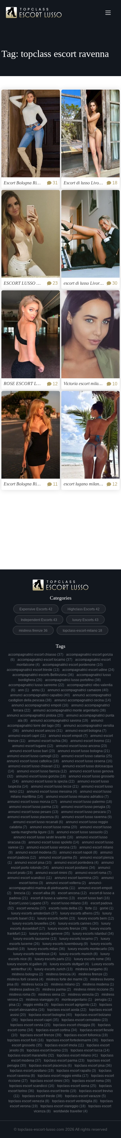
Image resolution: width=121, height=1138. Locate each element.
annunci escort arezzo (42, 731)
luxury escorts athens (80, 913)
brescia (22, 893)
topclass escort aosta (66, 1010)
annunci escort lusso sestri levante (43, 837)
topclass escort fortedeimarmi (72, 1040)
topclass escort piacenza (50, 1066)
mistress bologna (27, 974)
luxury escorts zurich (53, 969)
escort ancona (72, 893)
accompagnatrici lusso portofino (73, 680)
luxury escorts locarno (78, 939)
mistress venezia (83, 994)
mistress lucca (34, 984)
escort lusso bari (94, 898)
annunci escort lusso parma (33, 807)
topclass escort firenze (40, 1035)
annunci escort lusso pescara (86, 812)
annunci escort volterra (66, 883)
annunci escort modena (36, 852)
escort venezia (31, 908)
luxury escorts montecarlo (91, 949)
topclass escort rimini (50, 1081)
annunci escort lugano (32, 746)
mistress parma (56, 989)
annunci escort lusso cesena (87, 761)
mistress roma (22, 994)
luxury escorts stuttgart (69, 964)
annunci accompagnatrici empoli (40, 705)
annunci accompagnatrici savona (59, 720)
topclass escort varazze (85, 1096)
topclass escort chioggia (74, 1025)
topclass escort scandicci (31, 1086)
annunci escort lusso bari (32, 751)
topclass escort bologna (50, 1015)
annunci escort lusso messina (52, 792)
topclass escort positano (32, 1071)
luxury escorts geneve (49, 934)
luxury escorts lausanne (35, 939)
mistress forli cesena (25, 979)
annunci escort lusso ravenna (87, 817)
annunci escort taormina (76, 878)
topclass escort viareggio (63, 1106)
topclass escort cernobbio (85, 1020)
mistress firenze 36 (33, 631)
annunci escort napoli (78, 852)
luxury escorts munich (78, 954)
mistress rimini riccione (94, 989)
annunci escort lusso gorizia (41, 776)
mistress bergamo (91, 969)
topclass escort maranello (31, 1055)
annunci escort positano (73, 868)
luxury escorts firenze (67, 929)
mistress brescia (61, 974)
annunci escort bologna (85, 731)
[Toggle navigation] (108, 12)
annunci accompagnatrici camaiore (78, 690)
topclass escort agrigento (74, 1005)
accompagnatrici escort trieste (33, 670)
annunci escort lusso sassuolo (82, 832)
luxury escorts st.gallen (27, 964)
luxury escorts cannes (78, 923)
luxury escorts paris (53, 959)
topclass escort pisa (93, 1066)
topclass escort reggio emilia (63, 1076)
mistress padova (25, 989)
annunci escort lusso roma (53, 827)
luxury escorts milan (46, 949)
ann (23, 690)
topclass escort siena (76, 1086)
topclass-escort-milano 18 (82, 631)
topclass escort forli (25, 1040)
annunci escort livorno (90, 741)
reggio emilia (35, 1005)
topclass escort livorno (47, 1050)
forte (91, 908)
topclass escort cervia (30, 1025)
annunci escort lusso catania (86, 756)
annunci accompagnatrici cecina (82, 700)
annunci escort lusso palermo (86, 802)
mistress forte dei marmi (67, 979)
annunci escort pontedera (76, 863)
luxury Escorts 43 (85, 620)
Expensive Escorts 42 (35, 609)
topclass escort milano (77, 1055)
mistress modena (98, 984)
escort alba (44, 893)
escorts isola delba (65, 908)
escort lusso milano (69, 903)
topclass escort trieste (42, 1096)
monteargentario (77, 1000)
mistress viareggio (42, 1000)
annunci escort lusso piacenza (33, 817)
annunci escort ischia (48, 741)
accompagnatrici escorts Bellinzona (43, 675)
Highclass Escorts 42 (84, 609)
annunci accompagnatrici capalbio (40, 695)
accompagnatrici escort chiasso (35, 655)
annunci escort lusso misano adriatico (77, 797)
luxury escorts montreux (35, 954)
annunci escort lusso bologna (84, 751)
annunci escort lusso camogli (33, 756)
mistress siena (51, 994)
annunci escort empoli (68, 736)
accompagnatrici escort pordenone (72, 665)
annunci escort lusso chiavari (34, 766)
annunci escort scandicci (29, 878)
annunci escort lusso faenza (42, 771)
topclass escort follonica (86, 1035)
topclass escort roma (91, 1081)
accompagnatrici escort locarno (44, 660)
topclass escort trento (56, 1091)
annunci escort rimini (53, 873)
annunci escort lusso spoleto (53, 842)
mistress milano (65, 984)
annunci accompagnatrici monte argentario (69, 710)
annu (38, 690)
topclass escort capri (40, 1020)
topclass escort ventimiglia (74, 1101)
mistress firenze (93, 974)
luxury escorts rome (92, 959)
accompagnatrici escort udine (88, 670)
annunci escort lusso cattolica (33, 761)
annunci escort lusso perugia (85, 807)
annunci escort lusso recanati (38, 822)
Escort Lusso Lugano (28, 903)
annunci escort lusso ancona (81, 746)
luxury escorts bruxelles (33, 923)
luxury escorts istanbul (93, 934)
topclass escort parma (64, 1060)
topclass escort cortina (56, 1030)
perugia (103, 1000)
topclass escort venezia (28, 1101)
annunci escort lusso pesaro (33, 812)
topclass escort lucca (90, 1050)
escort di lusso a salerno (53, 898)
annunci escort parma (58, 857)
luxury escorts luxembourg (65, 944)
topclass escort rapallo (76, 1071)
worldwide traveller (70, 1111)
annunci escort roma (93, 873)
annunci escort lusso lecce (55, 786)
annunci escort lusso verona (51, 847)
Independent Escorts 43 (39, 620)
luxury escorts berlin (56, 918)
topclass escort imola (64, 1045)
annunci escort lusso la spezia (48, 781)
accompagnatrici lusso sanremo (36, 685)
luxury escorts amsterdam (34, 913)
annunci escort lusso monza (32, 802)
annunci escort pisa (33, 863)
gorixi (106, 908)
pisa (15, 1005)
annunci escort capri (27, 736)
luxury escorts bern (96, 918)
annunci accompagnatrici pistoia (35, 715)
